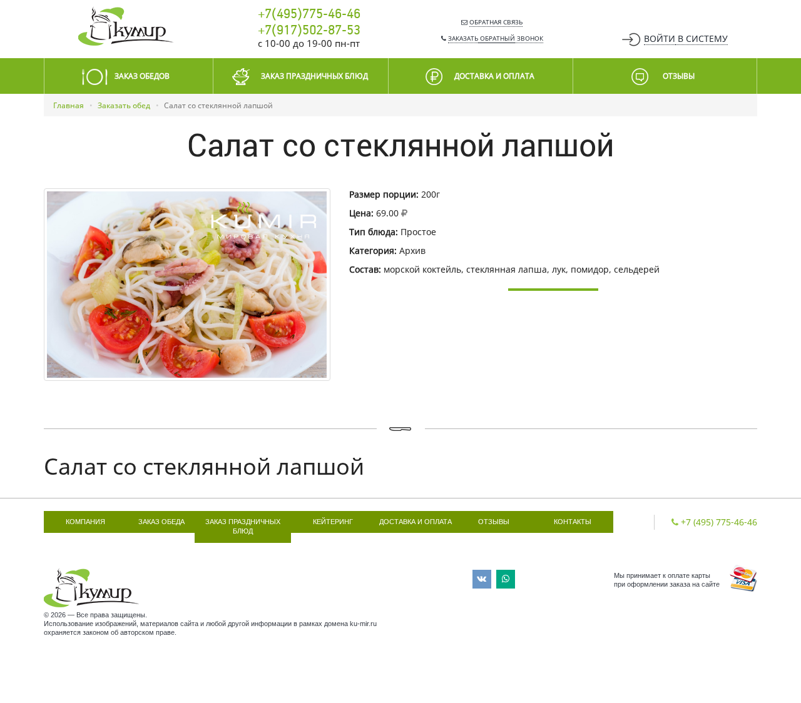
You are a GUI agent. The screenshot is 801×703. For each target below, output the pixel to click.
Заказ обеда (161, 521)
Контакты (572, 521)
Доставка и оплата (415, 521)
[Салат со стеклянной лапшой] (187, 284)
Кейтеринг (333, 521)
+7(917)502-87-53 (309, 30)
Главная (68, 105)
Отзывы (493, 521)
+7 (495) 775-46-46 (719, 522)
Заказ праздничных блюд (242, 526)
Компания (85, 521)
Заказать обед (124, 105)
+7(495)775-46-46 (309, 14)
